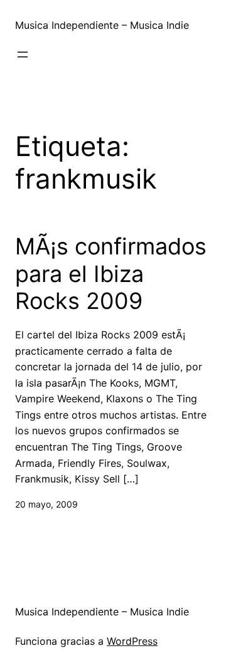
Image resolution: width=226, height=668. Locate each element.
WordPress (132, 641)
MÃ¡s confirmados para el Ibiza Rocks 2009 (111, 273)
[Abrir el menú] (22, 54)
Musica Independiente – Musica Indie (102, 25)
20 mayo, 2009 (46, 504)
